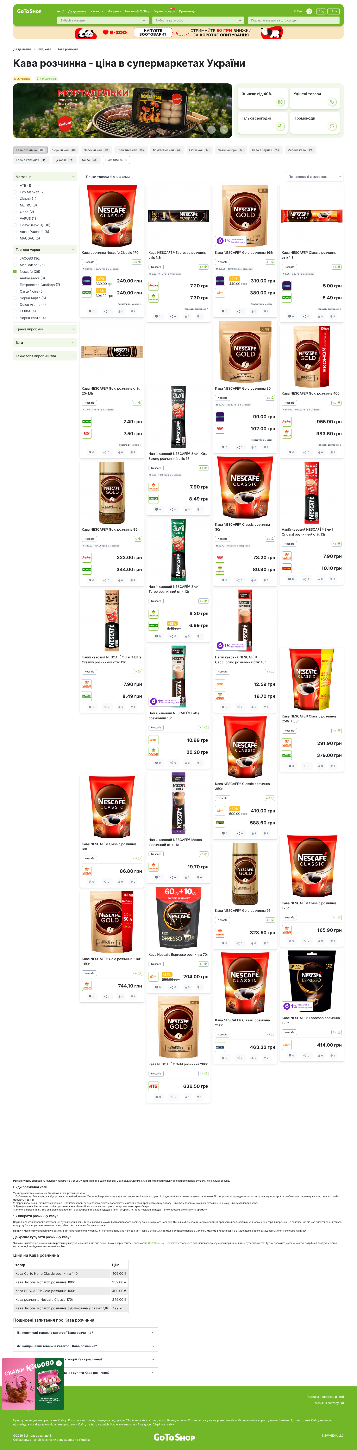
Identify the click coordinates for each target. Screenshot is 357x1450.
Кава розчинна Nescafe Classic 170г (44, 1299)
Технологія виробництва (36, 356)
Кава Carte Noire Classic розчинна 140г (47, 1273)
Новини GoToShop (137, 11)
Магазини (114, 11)
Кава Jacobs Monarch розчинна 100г (45, 1282)
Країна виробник (29, 329)
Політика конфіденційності (325, 1396)
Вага (19, 342)
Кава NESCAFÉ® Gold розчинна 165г (45, 1291)
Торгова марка (28, 250)
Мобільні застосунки (329, 1403)
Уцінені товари (164, 11)
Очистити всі (114, 160)
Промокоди (187, 11)
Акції (60, 11)
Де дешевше (77, 11)
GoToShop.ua (156, 1243)
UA (331, 11)
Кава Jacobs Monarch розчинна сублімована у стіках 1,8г (61, 1308)
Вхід (321, 11)
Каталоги (96, 11)
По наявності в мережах (308, 177)
